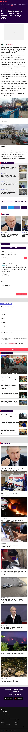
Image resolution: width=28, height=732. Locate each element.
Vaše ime (3, 314)
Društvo (5, 8)
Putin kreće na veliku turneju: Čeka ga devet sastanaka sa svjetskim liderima (9, 236)
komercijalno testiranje (21, 201)
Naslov (3, 310)
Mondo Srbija (4, 711)
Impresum (2, 722)
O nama (2, 720)
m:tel (5, 730)
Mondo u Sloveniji (7, 410)
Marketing (17, 720)
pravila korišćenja (12, 343)
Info (2, 8)
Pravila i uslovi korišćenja (20, 727)
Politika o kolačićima (5, 724)
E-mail (3, 318)
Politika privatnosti (5, 727)
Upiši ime (3, 281)
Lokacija (3, 322)
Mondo (3, 709)
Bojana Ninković (10, 44)
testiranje (10, 201)
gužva (3, 201)
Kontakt (16, 722)
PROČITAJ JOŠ (6, 443)
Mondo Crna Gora (5, 714)
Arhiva (16, 724)
